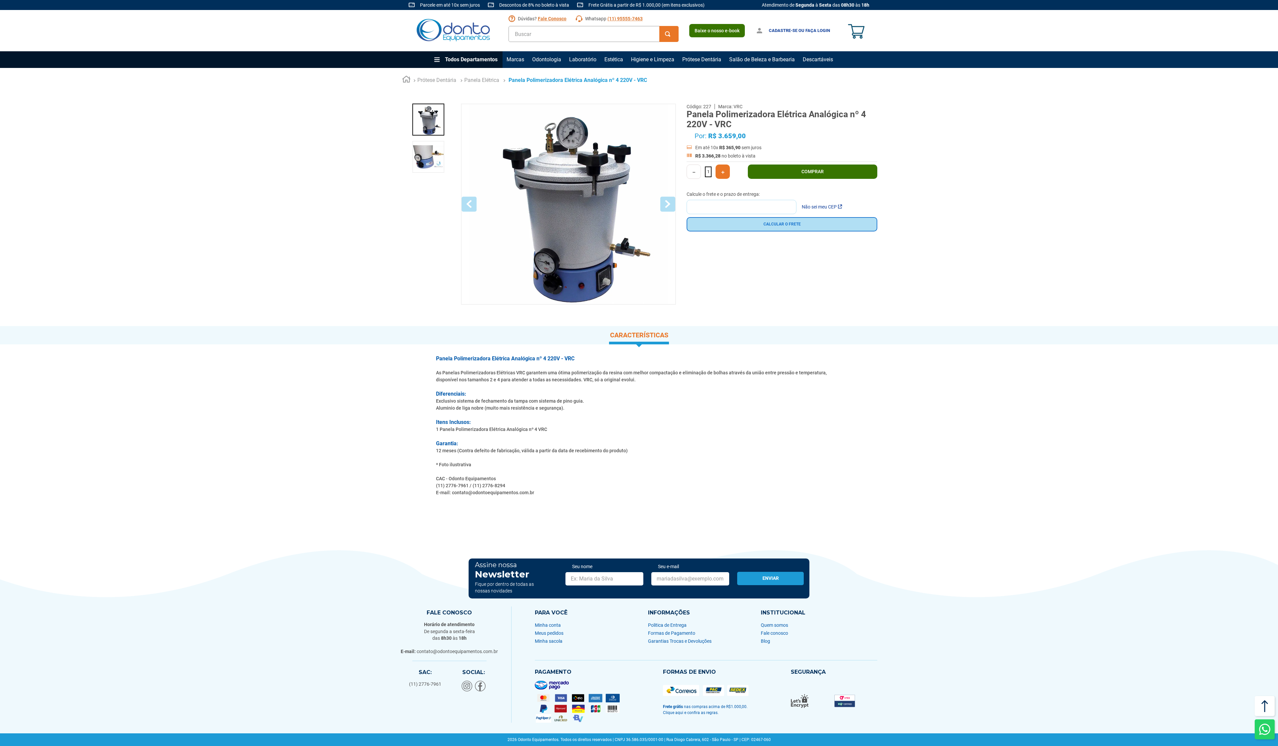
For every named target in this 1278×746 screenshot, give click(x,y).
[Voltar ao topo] (1265, 706)
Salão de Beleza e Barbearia (762, 59)
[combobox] (594, 34)
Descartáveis (818, 59)
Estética (613, 59)
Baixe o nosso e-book (717, 30)
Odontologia (546, 59)
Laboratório (582, 59)
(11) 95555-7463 (625, 18)
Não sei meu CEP (819, 206)
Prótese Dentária (701, 59)
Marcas (515, 59)
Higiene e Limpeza (652, 59)
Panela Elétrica (481, 80)
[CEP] (741, 202)
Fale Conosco (552, 18)
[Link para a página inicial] (406, 80)
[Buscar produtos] (669, 34)
